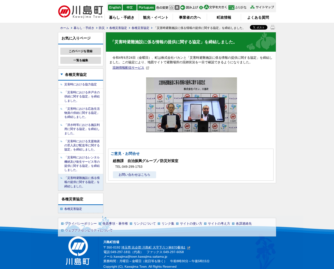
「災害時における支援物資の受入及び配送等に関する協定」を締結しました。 (82, 145)
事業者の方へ (190, 17)
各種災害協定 (118, 28)
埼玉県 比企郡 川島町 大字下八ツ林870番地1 (153, 247)
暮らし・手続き (122, 17)
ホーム (64, 28)
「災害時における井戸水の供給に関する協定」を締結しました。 (82, 96)
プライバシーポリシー (81, 223)
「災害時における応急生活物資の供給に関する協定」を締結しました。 (82, 113)
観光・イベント (156, 17)
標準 (171, 7)
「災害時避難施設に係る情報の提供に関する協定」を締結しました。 (82, 182)
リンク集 (168, 223)
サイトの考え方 (219, 223)
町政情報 (224, 17)
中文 (130, 7)
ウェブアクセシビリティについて (89, 230)
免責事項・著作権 (115, 223)
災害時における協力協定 (80, 84)
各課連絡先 (244, 223)
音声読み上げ (189, 7)
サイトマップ (262, 7)
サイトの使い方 (191, 223)
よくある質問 (258, 17)
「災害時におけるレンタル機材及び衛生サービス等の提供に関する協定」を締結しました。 (82, 164)
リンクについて (145, 223)
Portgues (146, 7)
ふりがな (238, 7)
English (115, 7)
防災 (102, 28)
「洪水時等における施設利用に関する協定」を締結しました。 (82, 129)
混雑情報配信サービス (128, 67)
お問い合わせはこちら (134, 174)
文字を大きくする (213, 7)
